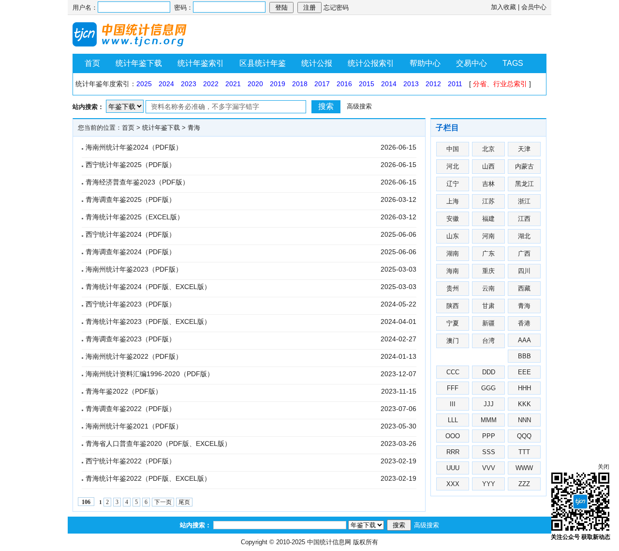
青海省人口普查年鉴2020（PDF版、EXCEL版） (158, 443)
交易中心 (471, 63)
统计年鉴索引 (200, 63)
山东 (452, 236)
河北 (452, 166)
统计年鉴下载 (139, 63)
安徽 (452, 218)
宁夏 (452, 323)
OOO (452, 436)
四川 (524, 271)
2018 (300, 84)
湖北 (524, 236)
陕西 (452, 305)
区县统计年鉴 (262, 63)
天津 (524, 149)
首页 (92, 63)
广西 (524, 253)
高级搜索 (359, 106)
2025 (144, 84)
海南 (452, 271)
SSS (488, 452)
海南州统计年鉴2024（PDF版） (134, 147)
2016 (344, 84)
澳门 (452, 340)
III (453, 404)
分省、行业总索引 (500, 84)
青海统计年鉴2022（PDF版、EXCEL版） (148, 478)
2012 (433, 84)
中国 (452, 149)
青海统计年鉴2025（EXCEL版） (135, 217)
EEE (524, 372)
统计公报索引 (371, 63)
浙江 (524, 201)
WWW (524, 468)
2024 (166, 84)
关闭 (603, 466)
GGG (488, 388)
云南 (488, 288)
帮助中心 (425, 63)
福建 (488, 218)
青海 (194, 127)
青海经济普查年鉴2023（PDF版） (137, 182)
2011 (455, 84)
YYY (488, 484)
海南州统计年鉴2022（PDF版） (134, 356)
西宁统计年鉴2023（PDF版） (131, 304)
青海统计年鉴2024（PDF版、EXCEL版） (148, 287)
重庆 (488, 271)
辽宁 (452, 183)
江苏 (488, 201)
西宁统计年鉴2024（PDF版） (131, 234)
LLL (453, 420)
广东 (488, 253)
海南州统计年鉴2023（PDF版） (134, 269)
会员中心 (533, 7)
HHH (524, 388)
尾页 (184, 502)
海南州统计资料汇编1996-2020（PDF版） (150, 374)
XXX (452, 484)
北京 (488, 149)
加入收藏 (503, 7)
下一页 (163, 502)
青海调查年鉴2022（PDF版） (131, 409)
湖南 (452, 253)
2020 (255, 84)
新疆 (488, 323)
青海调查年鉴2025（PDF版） (131, 199)
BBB (524, 356)
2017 (322, 84)
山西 (488, 166)
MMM (489, 420)
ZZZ (524, 484)
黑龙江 (524, 183)
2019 (277, 84)
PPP (488, 436)
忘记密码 (336, 7)
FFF (452, 388)
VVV (488, 468)
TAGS (512, 63)
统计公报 (316, 63)
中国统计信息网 (329, 542)
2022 (211, 84)
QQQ (524, 436)
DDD (488, 372)
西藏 (524, 288)
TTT (524, 452)
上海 (452, 201)
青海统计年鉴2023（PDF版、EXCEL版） (148, 321)
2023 (188, 84)
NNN (524, 420)
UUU (452, 468)
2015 (366, 84)
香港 (524, 323)
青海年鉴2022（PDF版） (124, 391)
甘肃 (488, 305)
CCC (452, 372)
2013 (411, 84)
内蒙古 (524, 166)
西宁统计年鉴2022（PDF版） (131, 461)
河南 (488, 236)
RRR (452, 452)
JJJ (489, 404)
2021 (233, 84)
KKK (524, 404)
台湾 (488, 340)
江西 (524, 218)
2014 (389, 84)
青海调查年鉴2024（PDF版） (131, 252)
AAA (524, 340)
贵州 (452, 288)
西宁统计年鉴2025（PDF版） (131, 164)
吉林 (488, 183)
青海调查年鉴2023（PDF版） (131, 339)
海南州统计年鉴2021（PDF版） (134, 426)
